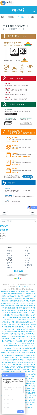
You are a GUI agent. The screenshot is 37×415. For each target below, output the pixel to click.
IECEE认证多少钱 (17, 315)
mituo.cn (31, 407)
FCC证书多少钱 (8, 329)
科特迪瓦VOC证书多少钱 (28, 353)
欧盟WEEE (8, 322)
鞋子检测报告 (25, 303)
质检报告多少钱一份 (14, 303)
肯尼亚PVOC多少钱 (28, 334)
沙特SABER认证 (17, 313)
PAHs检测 (15, 327)
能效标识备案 (25, 291)
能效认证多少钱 (8, 294)
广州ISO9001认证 (29, 372)
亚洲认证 (27, 253)
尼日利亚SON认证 (25, 341)
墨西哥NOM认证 (14, 350)
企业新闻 (31, 17)
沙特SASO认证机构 (28, 313)
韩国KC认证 (19, 348)
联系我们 (9, 258)
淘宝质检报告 (21, 301)
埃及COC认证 (28, 355)
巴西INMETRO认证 (24, 350)
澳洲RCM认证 (30, 343)
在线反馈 (9, 255)
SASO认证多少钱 (7, 315)
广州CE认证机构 (8, 324)
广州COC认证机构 (22, 362)
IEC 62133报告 (18, 372)
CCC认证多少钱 (15, 296)
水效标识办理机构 (18, 294)
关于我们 (9, 248)
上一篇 (4, 212)
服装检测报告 (29, 298)
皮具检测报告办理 (8, 305)
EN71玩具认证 (17, 324)
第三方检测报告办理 (20, 305)
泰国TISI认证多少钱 (9, 364)
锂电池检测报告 (10, 308)
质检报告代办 (10, 298)
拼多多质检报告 (30, 301)
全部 (2, 17)
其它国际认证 (28, 265)
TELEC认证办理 (10, 348)
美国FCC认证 (22, 327)
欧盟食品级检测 (16, 322)
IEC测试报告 (24, 369)
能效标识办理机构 (6, 291)
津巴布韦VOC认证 (7, 355)
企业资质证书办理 (28, 405)
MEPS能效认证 (27, 348)
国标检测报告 (20, 308)
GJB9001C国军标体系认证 (26, 383)
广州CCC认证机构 (26, 296)
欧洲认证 (27, 255)
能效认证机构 (16, 291)
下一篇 (33, 212)
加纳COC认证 (24, 360)
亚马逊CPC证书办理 (25, 331)
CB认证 (13, 320)
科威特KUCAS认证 (27, 317)
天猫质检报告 (13, 301)
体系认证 (27, 267)
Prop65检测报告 (14, 331)
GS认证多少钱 (17, 334)
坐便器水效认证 (6, 296)
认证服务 (28, 248)
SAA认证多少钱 (6, 346)
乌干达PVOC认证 (20, 338)
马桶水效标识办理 (29, 294)
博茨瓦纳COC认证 (17, 357)
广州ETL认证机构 (30, 329)
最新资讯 (11, 17)
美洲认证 (27, 260)
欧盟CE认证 (26, 320)
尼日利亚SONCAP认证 (13, 341)
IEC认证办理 (32, 369)
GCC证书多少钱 (27, 315)
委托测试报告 (28, 308)
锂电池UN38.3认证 (8, 372)
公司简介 (9, 251)
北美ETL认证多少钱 (19, 329)
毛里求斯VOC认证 (18, 355)
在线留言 (9, 253)
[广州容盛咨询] (7, 3)
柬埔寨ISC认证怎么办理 (18, 367)
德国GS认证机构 (8, 334)
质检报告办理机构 (20, 298)
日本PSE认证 (26, 346)
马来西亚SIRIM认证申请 (13, 369)
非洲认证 (27, 258)
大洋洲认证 (27, 263)
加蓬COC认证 (27, 357)
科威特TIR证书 (17, 317)
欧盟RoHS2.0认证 (27, 324)
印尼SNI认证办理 (21, 364)
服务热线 (18, 271)
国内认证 (27, 251)
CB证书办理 (19, 320)
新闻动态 (9, 260)
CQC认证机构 (9, 313)
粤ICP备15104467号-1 (23, 287)
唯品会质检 (4, 303)
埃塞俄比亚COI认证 (11, 362)
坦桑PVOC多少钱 (10, 338)
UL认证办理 (5, 331)
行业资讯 (21, 17)
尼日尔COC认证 (15, 360)
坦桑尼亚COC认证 (21, 336)
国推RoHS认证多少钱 (17, 310)
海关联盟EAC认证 (16, 346)
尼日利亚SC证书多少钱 (19, 343)
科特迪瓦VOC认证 (15, 353)
